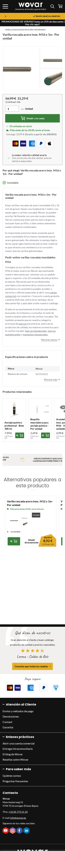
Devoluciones (11, 716)
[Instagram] (13, 830)
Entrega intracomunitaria (18, 748)
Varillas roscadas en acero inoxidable (25, 30)
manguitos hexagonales (35, 334)
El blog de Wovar (13, 754)
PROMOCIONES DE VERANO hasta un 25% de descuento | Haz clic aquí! (33, 23)
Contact (7, 722)
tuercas (23, 323)
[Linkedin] (26, 830)
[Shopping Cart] (60, 6)
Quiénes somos (12, 775)
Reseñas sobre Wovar (15, 759)
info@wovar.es (18, 817)
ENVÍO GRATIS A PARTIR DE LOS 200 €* (35, 16)
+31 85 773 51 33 (18, 811)
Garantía (8, 727)
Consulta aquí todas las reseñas (31, 666)
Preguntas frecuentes (15, 781)
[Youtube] (6, 830)
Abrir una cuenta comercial (18, 743)
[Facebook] (19, 830)
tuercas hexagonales (36, 330)
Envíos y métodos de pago (18, 711)
